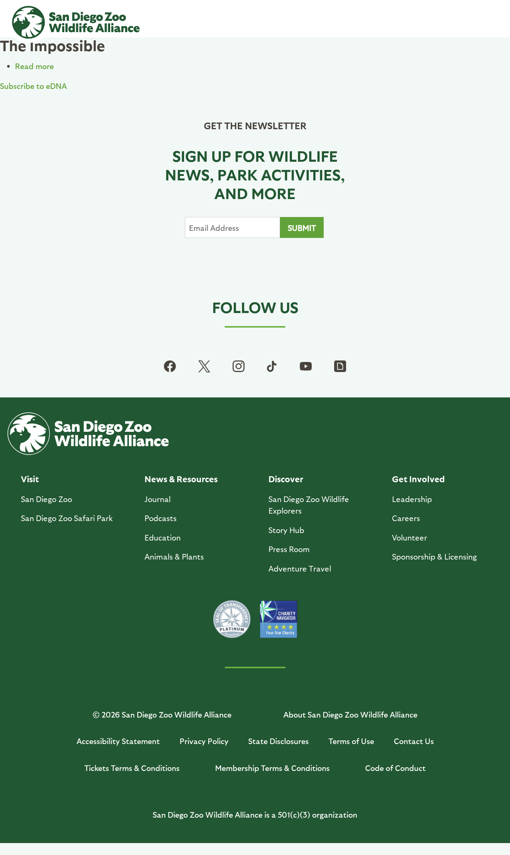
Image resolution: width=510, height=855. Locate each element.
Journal (157, 499)
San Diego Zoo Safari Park (67, 518)
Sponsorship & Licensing (434, 556)
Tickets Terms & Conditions (132, 767)
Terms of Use (351, 741)
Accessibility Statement (118, 741)
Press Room (289, 549)
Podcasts (160, 518)
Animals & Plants (174, 556)
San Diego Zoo (46, 499)
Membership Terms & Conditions (272, 767)
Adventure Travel (299, 568)
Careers (406, 518)
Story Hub (286, 530)
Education (162, 537)
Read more (34, 66)
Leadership (412, 499)
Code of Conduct (395, 767)
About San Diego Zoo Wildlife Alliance (350, 714)
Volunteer (409, 537)
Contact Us (414, 741)
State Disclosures (278, 741)
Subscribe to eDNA (33, 85)
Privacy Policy (204, 741)
